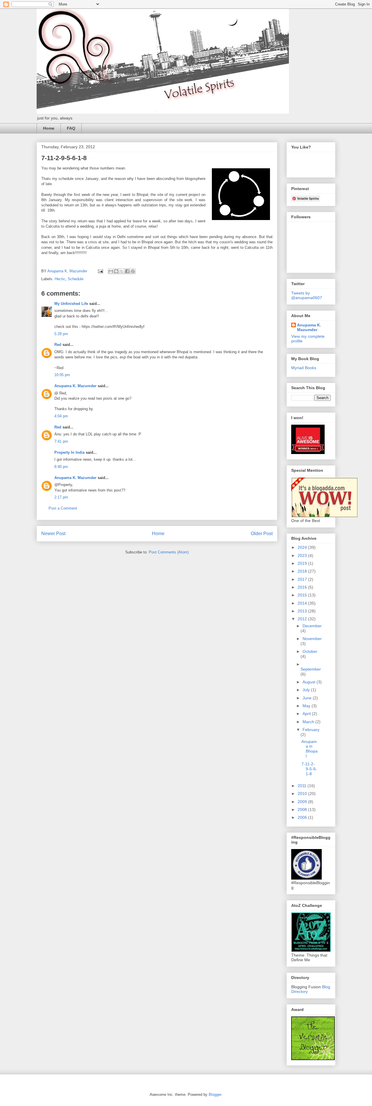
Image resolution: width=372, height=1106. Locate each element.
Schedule (75, 279)
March (309, 721)
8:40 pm (61, 466)
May (307, 705)
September (311, 669)
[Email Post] (100, 271)
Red (57, 344)
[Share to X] (122, 271)
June (308, 698)
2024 (303, 547)
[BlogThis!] (116, 271)
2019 (303, 563)
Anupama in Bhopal (309, 748)
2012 (303, 619)
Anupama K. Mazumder (75, 386)
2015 (303, 595)
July (307, 689)
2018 (303, 571)
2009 (303, 801)
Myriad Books (303, 367)
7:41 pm (61, 441)
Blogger (215, 1094)
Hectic (60, 279)
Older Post (262, 533)
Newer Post (53, 533)
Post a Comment (63, 508)
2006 (303, 817)
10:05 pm (62, 375)
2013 (303, 611)
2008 (303, 809)
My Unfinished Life (71, 303)
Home (48, 128)
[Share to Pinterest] (133, 271)
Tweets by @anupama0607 (306, 295)
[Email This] (111, 271)
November (312, 638)
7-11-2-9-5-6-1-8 (309, 769)
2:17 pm (61, 497)
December (312, 625)
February (311, 729)
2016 (303, 587)
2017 (303, 579)
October (310, 651)
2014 (303, 603)
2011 (302, 785)
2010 (303, 793)
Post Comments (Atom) (169, 552)
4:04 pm (61, 416)
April (307, 713)
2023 (303, 555)
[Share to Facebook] (127, 271)
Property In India (69, 452)
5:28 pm (61, 334)
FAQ (71, 128)
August (309, 682)
